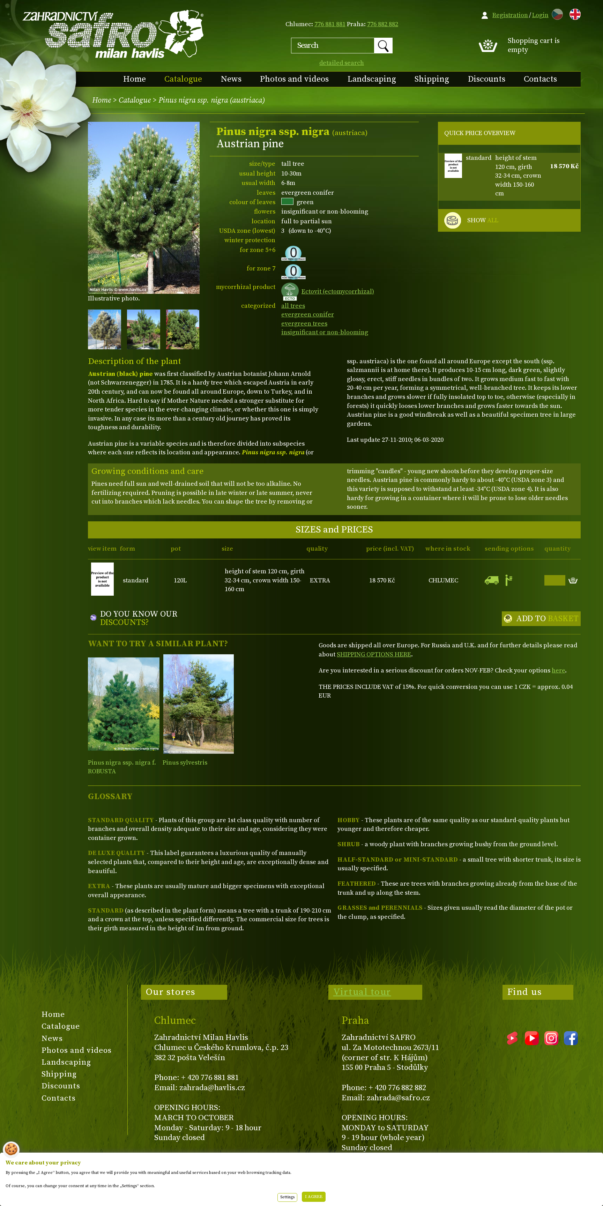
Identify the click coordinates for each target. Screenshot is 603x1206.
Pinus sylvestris (185, 763)
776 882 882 (382, 24)
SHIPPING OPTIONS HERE (374, 654)
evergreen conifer (307, 315)
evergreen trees (304, 324)
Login (540, 15)
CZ (555, 13)
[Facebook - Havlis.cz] (571, 1042)
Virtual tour (362, 992)
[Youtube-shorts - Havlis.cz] (512, 1042)
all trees (293, 306)
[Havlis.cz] (113, 34)
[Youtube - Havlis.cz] (532, 1042)
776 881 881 (329, 24)
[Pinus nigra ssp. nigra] (123, 704)
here (558, 671)
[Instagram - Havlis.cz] (551, 1042)
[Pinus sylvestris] (198, 704)
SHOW (482, 220)
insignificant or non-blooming (324, 332)
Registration (510, 15)
